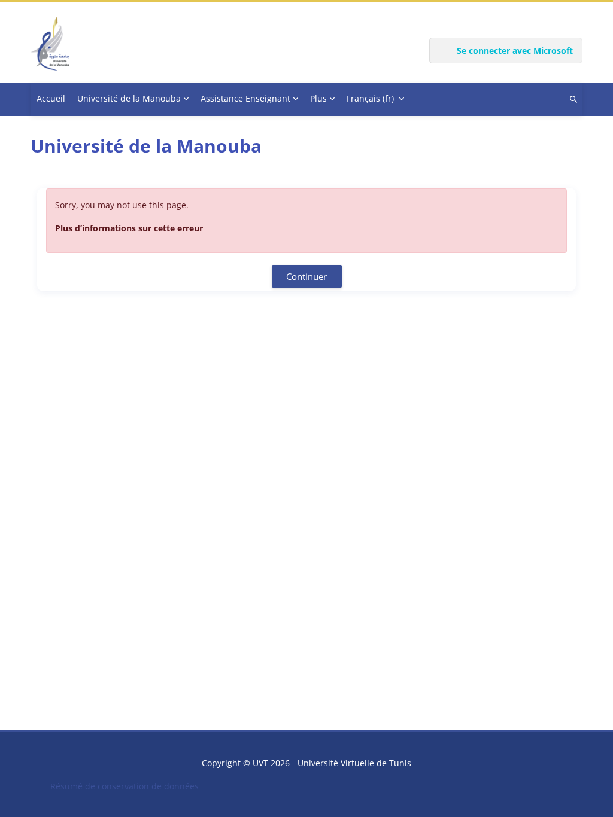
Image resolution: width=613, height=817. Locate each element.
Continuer (306, 276)
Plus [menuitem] (318, 98)
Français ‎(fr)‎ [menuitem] (370, 98)
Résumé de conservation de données (124, 786)
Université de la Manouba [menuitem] (129, 98)
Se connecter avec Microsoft (515, 50)
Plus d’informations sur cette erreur (129, 228)
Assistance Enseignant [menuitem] (245, 98)
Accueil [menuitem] (51, 98)
